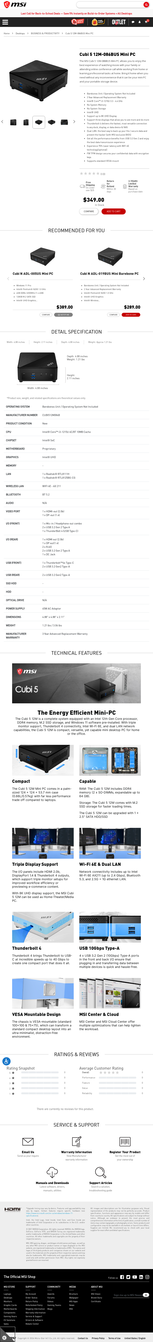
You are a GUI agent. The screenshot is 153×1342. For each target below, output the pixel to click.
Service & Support (34, 1316)
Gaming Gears (10, 1316)
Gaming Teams (54, 1305)
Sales (6, 1324)
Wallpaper (74, 1297)
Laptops (7, 1294)
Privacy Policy (98, 1338)
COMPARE (89, 211)
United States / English (135, 1338)
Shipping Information (35, 1309)
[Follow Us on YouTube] (134, 1277)
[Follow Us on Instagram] (147, 1277)
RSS (71, 1309)
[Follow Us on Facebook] (122, 1277)
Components (9, 1312)
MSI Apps (73, 1301)
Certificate (96, 1301)
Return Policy (32, 1301)
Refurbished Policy (34, 1305)
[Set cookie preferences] (7, 1334)
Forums (50, 1297)
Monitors (8, 1301)
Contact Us (83, 1338)
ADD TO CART (114, 211)
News (71, 1305)
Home (7, 33)
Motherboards (10, 1309)
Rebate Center (32, 1324)
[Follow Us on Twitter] (128, 1277)
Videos (50, 1301)
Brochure (73, 1294)
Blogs (49, 1309)
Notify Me (64, 315)
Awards (50, 1294)
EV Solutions (9, 1320)
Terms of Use (114, 1338)
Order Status (31, 1297)
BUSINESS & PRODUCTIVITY (45, 33)
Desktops (20, 33)
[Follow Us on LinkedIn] (141, 1277)
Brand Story (96, 1297)
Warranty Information (36, 1312)
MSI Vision (95, 1294)
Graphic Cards (10, 1305)
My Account (31, 1294)
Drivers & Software (34, 1320)
